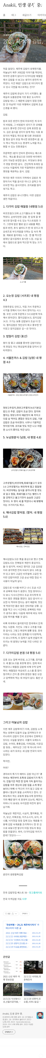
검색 (35, 5)
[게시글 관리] (16, 914)
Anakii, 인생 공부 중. (22, 5)
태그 (14, 15)
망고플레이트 (35, 892)
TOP (41, 1056)
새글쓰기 (26, 15)
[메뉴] (41, 5)
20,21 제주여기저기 (26, 924)
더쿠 (24, 899)
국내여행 (10, 924)
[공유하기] (12, 914)
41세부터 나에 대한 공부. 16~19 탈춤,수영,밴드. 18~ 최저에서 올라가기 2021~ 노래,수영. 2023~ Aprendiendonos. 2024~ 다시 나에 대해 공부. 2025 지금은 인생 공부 (18, 1022)
